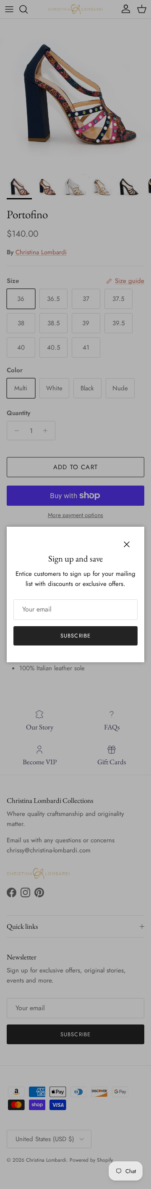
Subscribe (75, 636)
